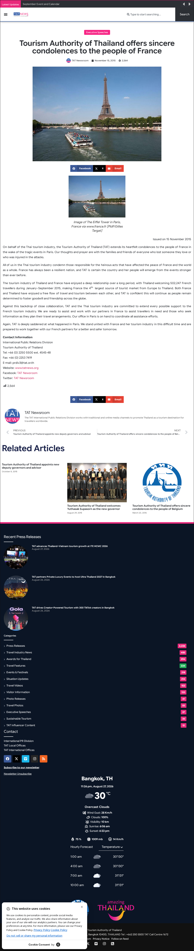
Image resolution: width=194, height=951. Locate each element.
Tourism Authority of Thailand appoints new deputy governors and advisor (30, 466)
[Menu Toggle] (6, 14)
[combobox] (149, 14)
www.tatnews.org (26, 368)
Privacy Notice (101, 938)
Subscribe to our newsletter (21, 767)
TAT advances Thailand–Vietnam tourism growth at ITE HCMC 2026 (70, 546)
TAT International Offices (19, 750)
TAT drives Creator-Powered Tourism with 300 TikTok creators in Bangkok (73, 607)
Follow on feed (119, 938)
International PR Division (19, 741)
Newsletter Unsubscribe (18, 773)
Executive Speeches (97, 32)
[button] (183, 4)
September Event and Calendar (41, 4)
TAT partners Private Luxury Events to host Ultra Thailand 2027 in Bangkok (73, 576)
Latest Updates (10, 4)
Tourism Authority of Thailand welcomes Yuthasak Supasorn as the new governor (93, 507)
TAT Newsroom (27, 373)
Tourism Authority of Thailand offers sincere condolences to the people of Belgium (161, 507)
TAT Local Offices (15, 745)
